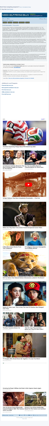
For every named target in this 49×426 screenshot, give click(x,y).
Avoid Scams (10, 9)
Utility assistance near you (8, 92)
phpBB (21, 417)
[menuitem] (8, 19)
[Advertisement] (23, 3)
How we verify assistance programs (16, 78)
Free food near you (6, 89)
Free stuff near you (6, 94)
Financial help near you (7, 85)
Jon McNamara (17, 67)
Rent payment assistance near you (10, 87)
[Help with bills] (24, 15)
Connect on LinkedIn (29, 78)
